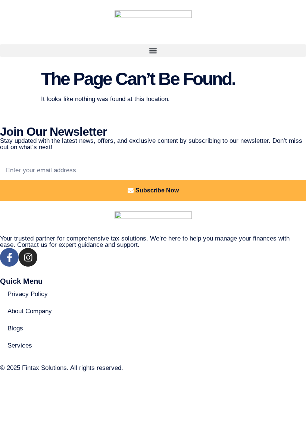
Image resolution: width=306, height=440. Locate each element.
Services (19, 345)
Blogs (15, 328)
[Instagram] (28, 257)
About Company (29, 311)
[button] (153, 50)
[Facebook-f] (9, 257)
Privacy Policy (27, 294)
